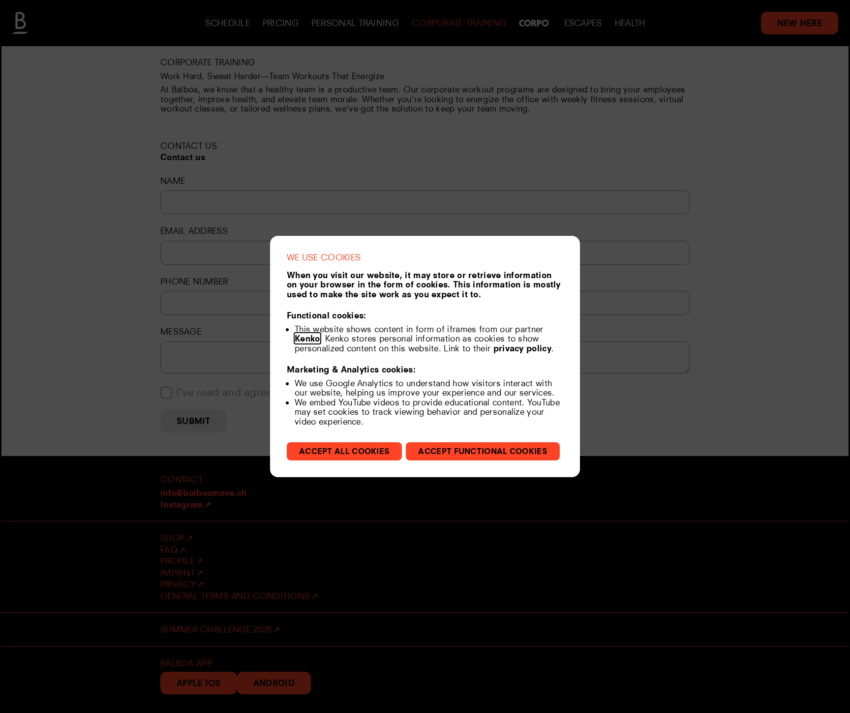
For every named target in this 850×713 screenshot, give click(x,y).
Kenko (307, 338)
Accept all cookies (344, 451)
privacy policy (522, 348)
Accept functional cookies (482, 451)
